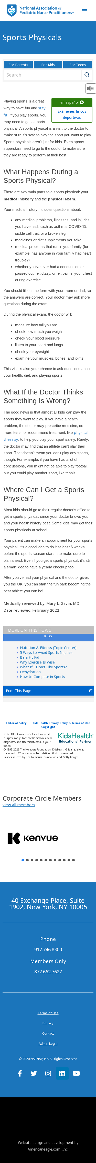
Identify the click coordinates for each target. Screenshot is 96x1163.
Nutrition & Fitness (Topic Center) (48, 647)
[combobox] (47, 75)
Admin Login (48, 1043)
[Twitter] (34, 1073)
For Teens (77, 64)
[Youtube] (76, 1073)
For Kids (48, 64)
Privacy (48, 1023)
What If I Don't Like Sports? (43, 667)
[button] (19, 805)
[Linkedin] (62, 1073)
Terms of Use (48, 1013)
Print (10, 690)
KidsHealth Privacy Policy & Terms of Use (61, 723)
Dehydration (30, 671)
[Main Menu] (84, 10)
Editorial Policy (16, 723)
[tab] (48, 637)
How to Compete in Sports (42, 676)
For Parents (18, 64)
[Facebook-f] (20, 1073)
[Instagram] (48, 1073)
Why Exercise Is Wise (37, 662)
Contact (48, 1033)
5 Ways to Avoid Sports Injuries (46, 652)
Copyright (48, 727)
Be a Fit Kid (29, 657)
